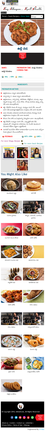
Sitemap (27, 425)
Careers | (13, 423)
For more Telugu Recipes (11, 141)
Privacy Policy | (7, 425)
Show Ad (3, 12)
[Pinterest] (20, 417)
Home (4, 16)
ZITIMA (41, 429)
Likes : (39, 136)
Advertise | (30, 423)
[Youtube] (28, 417)
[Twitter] (16, 417)
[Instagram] (24, 417)
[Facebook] (12, 417)
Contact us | (21, 423)
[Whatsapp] (32, 417)
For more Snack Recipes (32, 143)
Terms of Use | (18, 425)
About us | (5, 423)
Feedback (8, 136)
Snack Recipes (13, 16)
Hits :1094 (28, 136)
